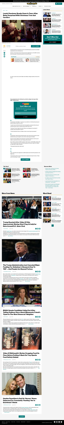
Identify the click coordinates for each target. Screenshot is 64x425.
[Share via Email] (4, 56)
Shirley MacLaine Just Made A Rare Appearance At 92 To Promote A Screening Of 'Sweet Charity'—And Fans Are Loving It (56, 21)
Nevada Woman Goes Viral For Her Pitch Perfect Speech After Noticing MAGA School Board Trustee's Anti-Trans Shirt (16, 181)
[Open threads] (59, 422)
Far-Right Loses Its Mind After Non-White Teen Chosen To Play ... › (52, 178)
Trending (34, 6)
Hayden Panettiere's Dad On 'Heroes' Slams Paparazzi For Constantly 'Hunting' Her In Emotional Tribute (20, 400)
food (30, 362)
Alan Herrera (6, 228)
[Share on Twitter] (4, 54)
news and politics (16, 6)
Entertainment (26, 6)
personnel (21, 278)
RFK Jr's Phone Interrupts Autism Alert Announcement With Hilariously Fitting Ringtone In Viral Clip (56, 26)
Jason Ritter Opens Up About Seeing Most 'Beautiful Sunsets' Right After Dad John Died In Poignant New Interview (56, 16)
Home (4, 10)
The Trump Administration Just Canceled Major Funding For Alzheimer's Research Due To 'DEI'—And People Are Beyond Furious (21, 267)
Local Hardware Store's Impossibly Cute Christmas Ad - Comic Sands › (52, 182)
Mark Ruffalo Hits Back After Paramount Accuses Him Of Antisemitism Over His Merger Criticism (31, 1)
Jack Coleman (33, 409)
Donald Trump (9, 231)
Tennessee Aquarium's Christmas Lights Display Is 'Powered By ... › (52, 175)
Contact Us (28, 421)
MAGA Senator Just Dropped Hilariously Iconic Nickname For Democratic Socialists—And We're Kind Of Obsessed (56, 221)
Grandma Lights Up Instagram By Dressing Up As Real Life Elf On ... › (52, 172)
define (30, 278)
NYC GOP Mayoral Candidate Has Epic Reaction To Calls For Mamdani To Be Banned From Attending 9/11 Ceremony (35, 170)
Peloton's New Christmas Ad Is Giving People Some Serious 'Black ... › (52, 169)
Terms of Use (13, 421)
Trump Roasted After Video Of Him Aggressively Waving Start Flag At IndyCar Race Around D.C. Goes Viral (19, 224)
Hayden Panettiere (25, 407)
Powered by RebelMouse (58, 423)
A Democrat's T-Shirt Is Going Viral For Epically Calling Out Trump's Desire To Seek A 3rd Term (16, 169)
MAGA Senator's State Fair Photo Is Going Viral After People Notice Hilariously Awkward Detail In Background (16, 176)
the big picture (47, 6)
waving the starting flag (33, 231)
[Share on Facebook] (4, 53)
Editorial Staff (23, 421)
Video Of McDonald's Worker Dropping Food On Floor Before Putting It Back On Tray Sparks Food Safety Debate (21, 355)
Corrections (18, 421)
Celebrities (54, 18)
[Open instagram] (61, 422)
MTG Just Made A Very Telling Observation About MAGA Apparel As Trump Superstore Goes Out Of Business (56, 216)
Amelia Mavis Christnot (7, 271)
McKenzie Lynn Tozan (7, 359)
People (40, 6)
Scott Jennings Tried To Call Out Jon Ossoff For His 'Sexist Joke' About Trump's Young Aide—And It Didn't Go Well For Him (56, 205)
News (6, 10)
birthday (30, 408)
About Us (3, 421)
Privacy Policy (8, 421)
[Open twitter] (57, 422)
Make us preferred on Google (7, 3)
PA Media (9, 45)
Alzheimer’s (14, 275)
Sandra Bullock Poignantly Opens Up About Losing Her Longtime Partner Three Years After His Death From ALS (35, 61)
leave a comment (35, 46)
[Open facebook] (54, 422)
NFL (22, 319)
